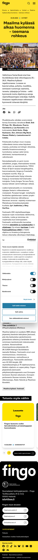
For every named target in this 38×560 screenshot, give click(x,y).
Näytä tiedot (27, 299)
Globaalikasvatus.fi (10, 522)
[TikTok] (11, 546)
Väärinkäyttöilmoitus (8, 557)
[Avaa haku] (29, 3)
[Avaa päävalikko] (34, 3)
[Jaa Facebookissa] (4, 112)
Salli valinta (19, 312)
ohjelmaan (6, 227)
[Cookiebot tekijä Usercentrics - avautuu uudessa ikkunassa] (27, 240)
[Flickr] (31, 546)
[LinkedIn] (15, 546)
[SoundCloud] (7, 550)
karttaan (24, 227)
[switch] (33, 279)
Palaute (5, 533)
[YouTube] (27, 546)
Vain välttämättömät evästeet (19, 318)
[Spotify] (3, 550)
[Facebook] (3, 546)
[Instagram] (7, 546)
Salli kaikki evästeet (19, 305)
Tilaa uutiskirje (8, 325)
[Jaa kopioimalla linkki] (19, 112)
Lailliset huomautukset (23, 557)
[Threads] (23, 546)
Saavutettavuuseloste (15, 555)
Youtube (5, 323)
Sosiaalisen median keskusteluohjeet (15, 537)
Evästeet (5, 555)
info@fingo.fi (8, 499)
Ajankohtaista (14, 10)
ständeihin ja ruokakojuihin (21, 225)
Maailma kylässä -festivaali (14, 389)
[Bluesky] (19, 546)
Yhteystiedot (8, 529)
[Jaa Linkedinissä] (9, 112)
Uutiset (24, 10)
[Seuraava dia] (9, 453)
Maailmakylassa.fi (9, 516)
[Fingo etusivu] (6, 3)
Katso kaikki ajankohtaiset (22, 453)
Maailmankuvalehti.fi (10, 510)
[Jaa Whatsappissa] (14, 112)
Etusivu (4, 10)
